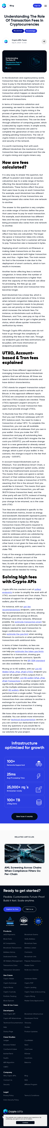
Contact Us (7, 1080)
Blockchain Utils (30, 956)
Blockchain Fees (30, 943)
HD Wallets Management (13, 961)
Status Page (8, 1031)
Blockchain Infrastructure (33, 1014)
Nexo (26, 1045)
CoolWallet (28, 1040)
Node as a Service (31, 970)
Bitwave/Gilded (9, 1045)
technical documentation (23, 720)
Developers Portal (31, 1018)
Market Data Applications (34, 1001)
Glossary (27, 1023)
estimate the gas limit (17, 634)
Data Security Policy (11, 1100)
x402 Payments (9, 934)
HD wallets (13, 690)
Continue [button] (25, 1122)
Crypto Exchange (10, 983)
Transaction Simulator (11, 970)
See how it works (24, 817)
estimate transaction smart (28, 622)
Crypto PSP (28, 983)
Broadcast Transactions (12, 948)
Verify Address (29, 939)
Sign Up (37, 5)
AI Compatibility (9, 943)
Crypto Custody (9, 992)
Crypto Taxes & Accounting (34, 992)
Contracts (28, 952)
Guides (27, 1027)
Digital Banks (8, 987)
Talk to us (29, 909)
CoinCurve (28, 1049)
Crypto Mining (29, 996)
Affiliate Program (30, 1084)
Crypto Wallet (8, 979)
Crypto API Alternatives (12, 1018)
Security (6, 1084)
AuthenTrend (8, 1053)
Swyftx (5, 1058)
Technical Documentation (13, 1023)
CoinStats (28, 1058)
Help (5, 1027)
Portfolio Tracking (9, 996)
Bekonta (27, 1062)
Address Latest (30, 948)
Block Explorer (8, 1001)
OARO (5, 1067)
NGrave (27, 1053)
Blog (26, 1076)
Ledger (6, 1040)
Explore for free (12, 909)
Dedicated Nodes (10, 956)
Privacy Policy (8, 1095)
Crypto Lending (30, 987)
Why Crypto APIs (9, 1076)
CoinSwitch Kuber (10, 1049)
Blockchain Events (31, 934)
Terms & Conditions (31, 1095)
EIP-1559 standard (36, 661)
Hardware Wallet (30, 979)
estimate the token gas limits (29, 652)
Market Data (29, 965)
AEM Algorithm (8, 1062)
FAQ (26, 1080)
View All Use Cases (10, 1005)
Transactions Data (10, 965)
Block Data (7, 939)
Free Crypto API (9, 1014)
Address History (9, 952)
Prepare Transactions (32, 961)
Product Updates (31, 1031)
